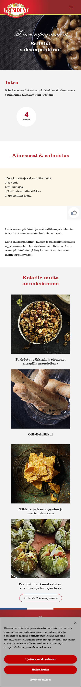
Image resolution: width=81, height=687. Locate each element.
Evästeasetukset (40, 679)
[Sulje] (75, 622)
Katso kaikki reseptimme (40, 598)
